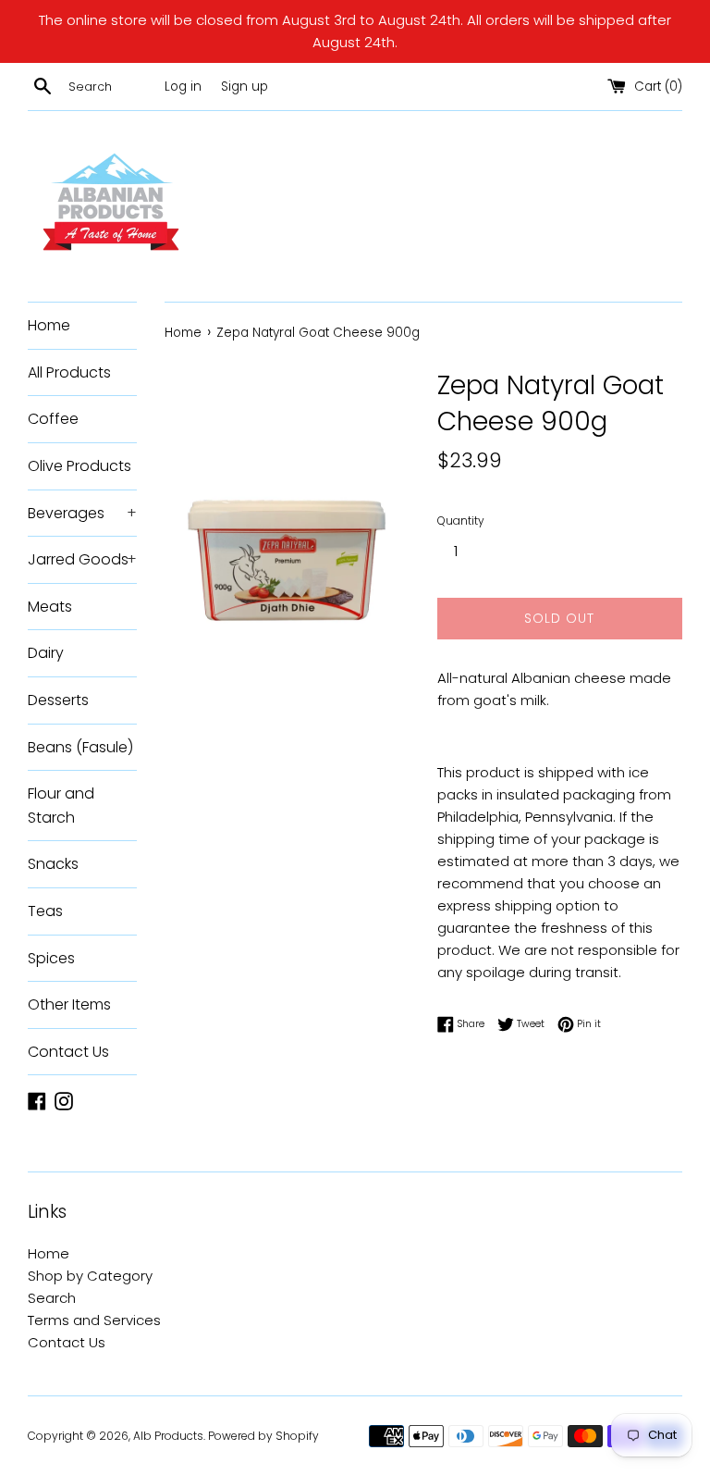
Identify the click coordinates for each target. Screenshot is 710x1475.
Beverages (82, 513)
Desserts (58, 700)
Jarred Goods (82, 559)
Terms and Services (94, 1320)
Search (52, 1298)
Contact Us (68, 1051)
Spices (51, 958)
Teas (45, 911)
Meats (50, 606)
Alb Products (168, 1436)
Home (49, 325)
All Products (69, 372)
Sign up (244, 86)
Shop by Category (90, 1275)
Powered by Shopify (263, 1436)
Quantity (460, 520)
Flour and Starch (61, 805)
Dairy (46, 652)
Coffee (53, 418)
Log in (183, 86)
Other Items (69, 1004)
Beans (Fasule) (80, 747)
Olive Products (79, 466)
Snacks (53, 863)
